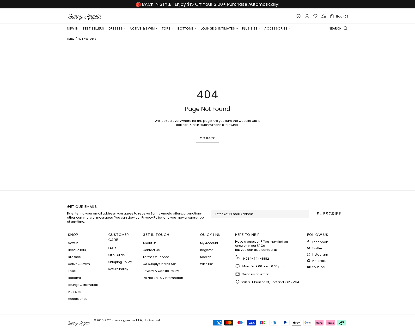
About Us (150, 243)
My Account (209, 243)
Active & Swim (79, 264)
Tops (72, 271)
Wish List (206, 264)
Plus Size (74, 292)
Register (206, 250)
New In (73, 243)
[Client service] (298, 16)
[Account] (307, 16)
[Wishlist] (315, 16)
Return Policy (118, 269)
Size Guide (116, 255)
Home (70, 39)
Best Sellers (77, 250)
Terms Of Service (156, 257)
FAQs (112, 248)
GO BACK (207, 138)
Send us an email (255, 274)
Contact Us (151, 250)
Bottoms (74, 278)
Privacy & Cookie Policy (161, 271)
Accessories (77, 299)
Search (205, 257)
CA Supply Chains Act (159, 264)
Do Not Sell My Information (163, 278)
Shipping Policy (120, 262)
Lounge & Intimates (83, 285)
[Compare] (323, 16)
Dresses (74, 257)
